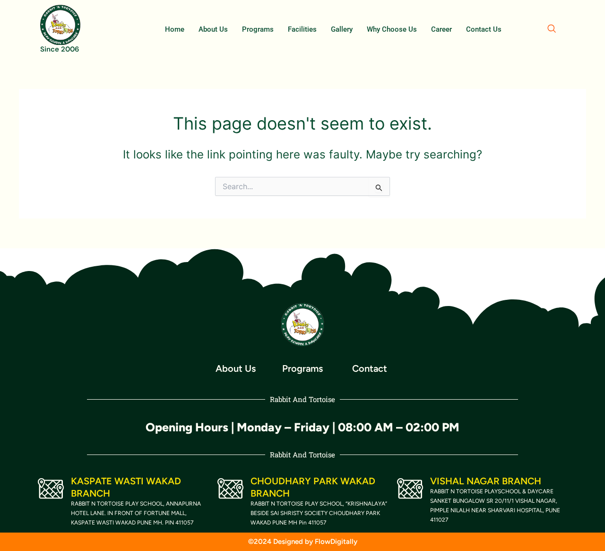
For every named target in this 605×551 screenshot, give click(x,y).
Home (174, 29)
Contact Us (483, 29)
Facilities (302, 29)
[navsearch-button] (551, 29)
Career (441, 29)
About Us (213, 29)
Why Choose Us (392, 29)
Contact (369, 368)
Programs (258, 29)
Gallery (342, 29)
